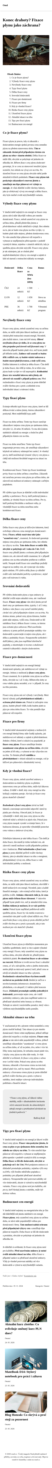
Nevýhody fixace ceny (21, 85)
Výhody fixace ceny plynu (23, 81)
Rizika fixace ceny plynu (22, 110)
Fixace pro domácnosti (21, 99)
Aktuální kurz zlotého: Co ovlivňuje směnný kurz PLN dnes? (23, 1329)
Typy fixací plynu (19, 88)
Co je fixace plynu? (20, 77)
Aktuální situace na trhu (22, 117)
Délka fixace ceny (19, 92)
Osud (5, 5)
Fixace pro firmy (19, 102)
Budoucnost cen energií (22, 124)
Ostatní (46, 1286)
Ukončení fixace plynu (22, 113)
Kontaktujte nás (30, 1276)
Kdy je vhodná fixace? (21, 106)
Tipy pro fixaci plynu (21, 120)
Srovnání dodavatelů (21, 95)
